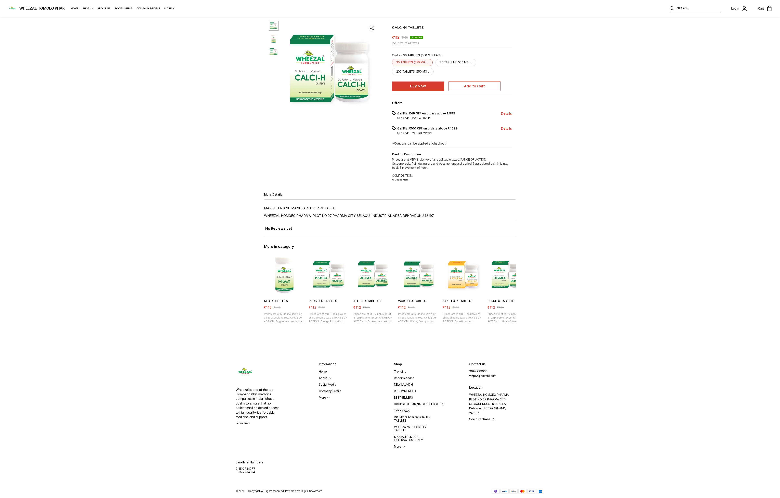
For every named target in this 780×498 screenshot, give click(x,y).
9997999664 (478, 371)
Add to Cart (474, 86)
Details (506, 113)
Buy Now (418, 86)
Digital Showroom (311, 491)
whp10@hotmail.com (482, 375)
